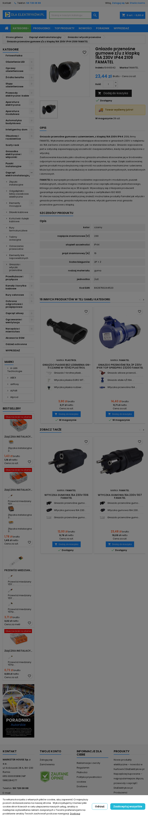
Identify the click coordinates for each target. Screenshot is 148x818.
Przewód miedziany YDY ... (19, 502)
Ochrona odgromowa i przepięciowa (14, 304)
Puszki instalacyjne (13, 165)
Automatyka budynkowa (14, 122)
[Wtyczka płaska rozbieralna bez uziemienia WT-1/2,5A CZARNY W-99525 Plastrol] (49, 387)
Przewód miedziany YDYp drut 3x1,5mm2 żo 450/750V (18, 570)
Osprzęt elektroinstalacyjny (18, 174)
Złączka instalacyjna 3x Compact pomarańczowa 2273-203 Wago (18, 650)
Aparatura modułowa (12, 112)
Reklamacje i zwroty (88, 763)
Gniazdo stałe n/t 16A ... (120, 380)
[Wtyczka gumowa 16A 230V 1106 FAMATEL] (102, 510)
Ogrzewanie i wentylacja (14, 321)
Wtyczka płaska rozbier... (68, 387)
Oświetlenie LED (15, 62)
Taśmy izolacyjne (15, 238)
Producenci (41, 28)
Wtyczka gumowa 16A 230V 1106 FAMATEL (66, 496)
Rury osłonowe (15, 295)
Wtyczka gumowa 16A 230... (70, 510)
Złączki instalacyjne (16, 183)
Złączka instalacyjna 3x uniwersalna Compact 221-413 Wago (18, 489)
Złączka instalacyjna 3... (20, 516)
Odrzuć (100, 806)
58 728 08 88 (33, 3)
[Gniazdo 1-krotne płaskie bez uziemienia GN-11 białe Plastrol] (49, 373)
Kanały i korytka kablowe (16, 287)
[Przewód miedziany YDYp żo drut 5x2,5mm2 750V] (11, 603)
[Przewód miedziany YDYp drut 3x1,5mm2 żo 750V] (11, 656)
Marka (124, 67)
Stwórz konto (137, 3)
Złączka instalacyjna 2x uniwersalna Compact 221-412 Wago (18, 436)
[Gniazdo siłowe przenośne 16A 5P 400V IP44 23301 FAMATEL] (102, 373)
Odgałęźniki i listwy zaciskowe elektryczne (19, 193)
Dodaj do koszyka (113, 93)
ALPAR (13, 390)
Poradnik (102, 28)
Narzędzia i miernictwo (13, 330)
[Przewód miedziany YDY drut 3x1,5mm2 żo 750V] (11, 495)
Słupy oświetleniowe (14, 85)
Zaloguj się (118, 3)
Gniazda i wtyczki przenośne (15, 267)
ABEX (13, 377)
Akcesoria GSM (15, 338)
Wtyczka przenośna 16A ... (122, 387)
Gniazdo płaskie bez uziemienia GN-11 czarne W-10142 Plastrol (66, 366)
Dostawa (82, 786)
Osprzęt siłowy (15, 313)
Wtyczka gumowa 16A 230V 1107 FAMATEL (120, 496)
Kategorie (20, 28)
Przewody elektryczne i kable (17, 94)
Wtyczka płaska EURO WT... (69, 380)
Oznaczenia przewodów (16, 247)
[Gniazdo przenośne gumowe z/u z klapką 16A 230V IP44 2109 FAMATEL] (49, 503)
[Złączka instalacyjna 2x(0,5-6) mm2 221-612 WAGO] (11, 442)
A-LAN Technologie (14, 369)
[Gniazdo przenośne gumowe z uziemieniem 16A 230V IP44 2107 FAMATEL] (49, 517)
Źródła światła (15, 77)
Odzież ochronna (16, 344)
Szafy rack (12, 145)
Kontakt (7, 3)
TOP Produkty (64, 28)
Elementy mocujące (15, 204)
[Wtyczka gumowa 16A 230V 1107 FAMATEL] (49, 510)
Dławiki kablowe (18, 212)
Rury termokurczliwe (18, 229)
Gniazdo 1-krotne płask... (68, 373)
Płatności (82, 772)
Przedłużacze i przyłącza (14, 278)
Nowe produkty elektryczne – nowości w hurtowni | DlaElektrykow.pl (129, 764)
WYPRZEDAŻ (13, 350)
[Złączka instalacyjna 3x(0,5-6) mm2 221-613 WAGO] (11, 522)
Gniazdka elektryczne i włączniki (13, 154)
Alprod (14, 397)
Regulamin (83, 767)
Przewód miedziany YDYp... (19, 610)
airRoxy (14, 384)
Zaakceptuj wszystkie (127, 806)
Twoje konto (50, 751)
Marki (9, 362)
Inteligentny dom (16, 129)
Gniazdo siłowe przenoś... (122, 373)
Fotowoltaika (14, 55)
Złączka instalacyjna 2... (20, 449)
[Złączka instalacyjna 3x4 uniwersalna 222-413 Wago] (11, 509)
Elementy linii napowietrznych (18, 257)
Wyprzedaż (121, 28)
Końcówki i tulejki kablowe (19, 220)
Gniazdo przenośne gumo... (70, 503)
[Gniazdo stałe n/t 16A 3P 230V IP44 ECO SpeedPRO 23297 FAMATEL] (102, 380)
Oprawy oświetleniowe (14, 69)
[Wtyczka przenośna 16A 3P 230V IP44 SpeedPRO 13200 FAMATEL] (102, 387)
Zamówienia (47, 764)
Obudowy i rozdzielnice (13, 137)
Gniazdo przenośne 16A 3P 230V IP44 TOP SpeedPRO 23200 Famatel (120, 366)
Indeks (99, 67)
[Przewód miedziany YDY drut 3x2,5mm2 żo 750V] (11, 575)
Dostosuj (75, 813)
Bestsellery (12, 408)
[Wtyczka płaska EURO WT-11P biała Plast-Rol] (49, 380)
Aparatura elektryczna (13, 103)
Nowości (85, 28)
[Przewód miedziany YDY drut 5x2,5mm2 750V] (11, 589)
